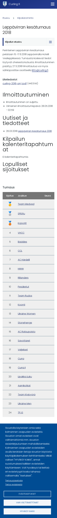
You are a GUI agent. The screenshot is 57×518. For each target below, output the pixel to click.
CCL (20, 250)
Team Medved (26, 204)
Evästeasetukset (27, 494)
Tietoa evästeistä (13, 484)
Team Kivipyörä (26, 394)
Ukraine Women (27, 313)
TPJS (20, 412)
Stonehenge (25, 322)
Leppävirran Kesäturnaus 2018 (35, 131)
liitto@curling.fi (40, 70)
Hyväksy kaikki (27, 511)
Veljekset (23, 349)
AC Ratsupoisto (26, 331)
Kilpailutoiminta (25, 18)
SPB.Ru (21, 213)
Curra (21, 358)
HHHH (21, 268)
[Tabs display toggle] (50, 42)
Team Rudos (25, 295)
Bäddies (22, 241)
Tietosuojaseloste (14, 480)
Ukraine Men (24, 403)
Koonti (21, 304)
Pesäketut (23, 286)
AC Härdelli (24, 259)
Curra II (22, 367)
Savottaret (24, 340)
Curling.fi (14, 4)
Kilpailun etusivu (13, 41)
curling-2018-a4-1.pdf (15, 83)
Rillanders (23, 277)
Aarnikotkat (24, 385)
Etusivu (6, 18)
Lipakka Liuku (25, 376)
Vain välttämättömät (27, 502)
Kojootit (22, 223)
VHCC (21, 232)
